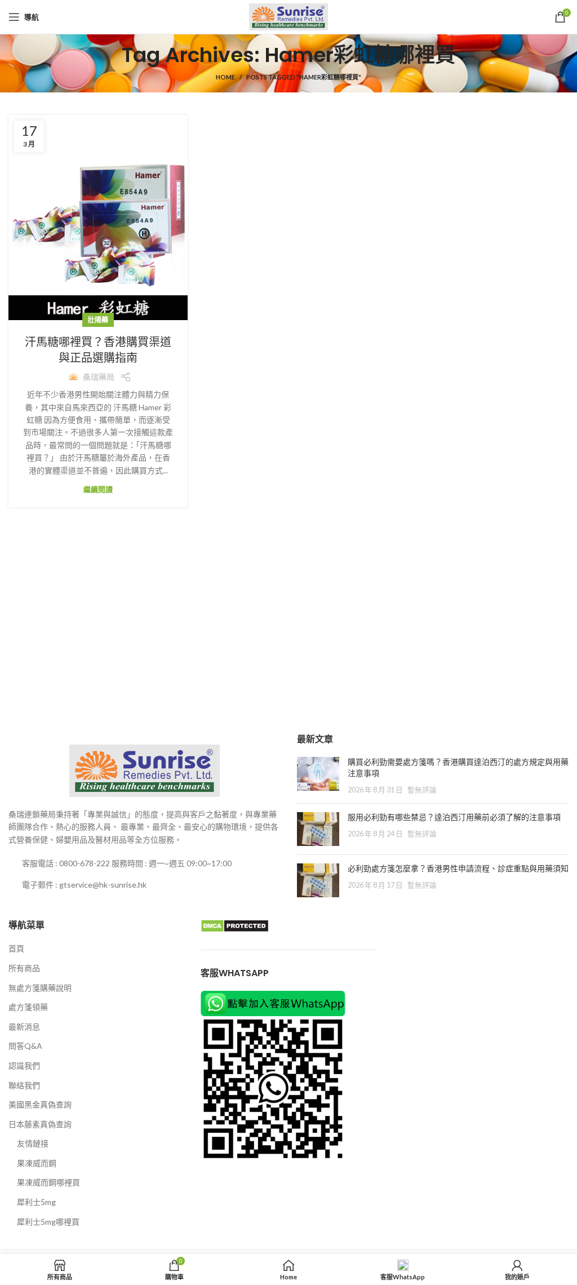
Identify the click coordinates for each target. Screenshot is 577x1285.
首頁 (16, 948)
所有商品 (24, 968)
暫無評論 (422, 790)
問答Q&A (25, 1046)
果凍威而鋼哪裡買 (48, 1182)
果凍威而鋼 (36, 1163)
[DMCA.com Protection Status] (235, 925)
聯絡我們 (24, 1085)
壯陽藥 (98, 320)
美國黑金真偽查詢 (40, 1104)
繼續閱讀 (98, 489)
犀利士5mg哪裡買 (48, 1221)
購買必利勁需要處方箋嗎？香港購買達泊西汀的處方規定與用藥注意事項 (458, 767)
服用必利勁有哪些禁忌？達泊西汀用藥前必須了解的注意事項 (454, 817)
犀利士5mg (36, 1202)
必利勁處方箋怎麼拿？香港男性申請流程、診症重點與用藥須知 (458, 868)
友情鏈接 (32, 1143)
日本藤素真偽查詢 (40, 1124)
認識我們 (24, 1065)
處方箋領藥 (28, 1007)
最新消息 (24, 1026)
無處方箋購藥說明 (40, 987)
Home (225, 77)
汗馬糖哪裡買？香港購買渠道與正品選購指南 (98, 350)
